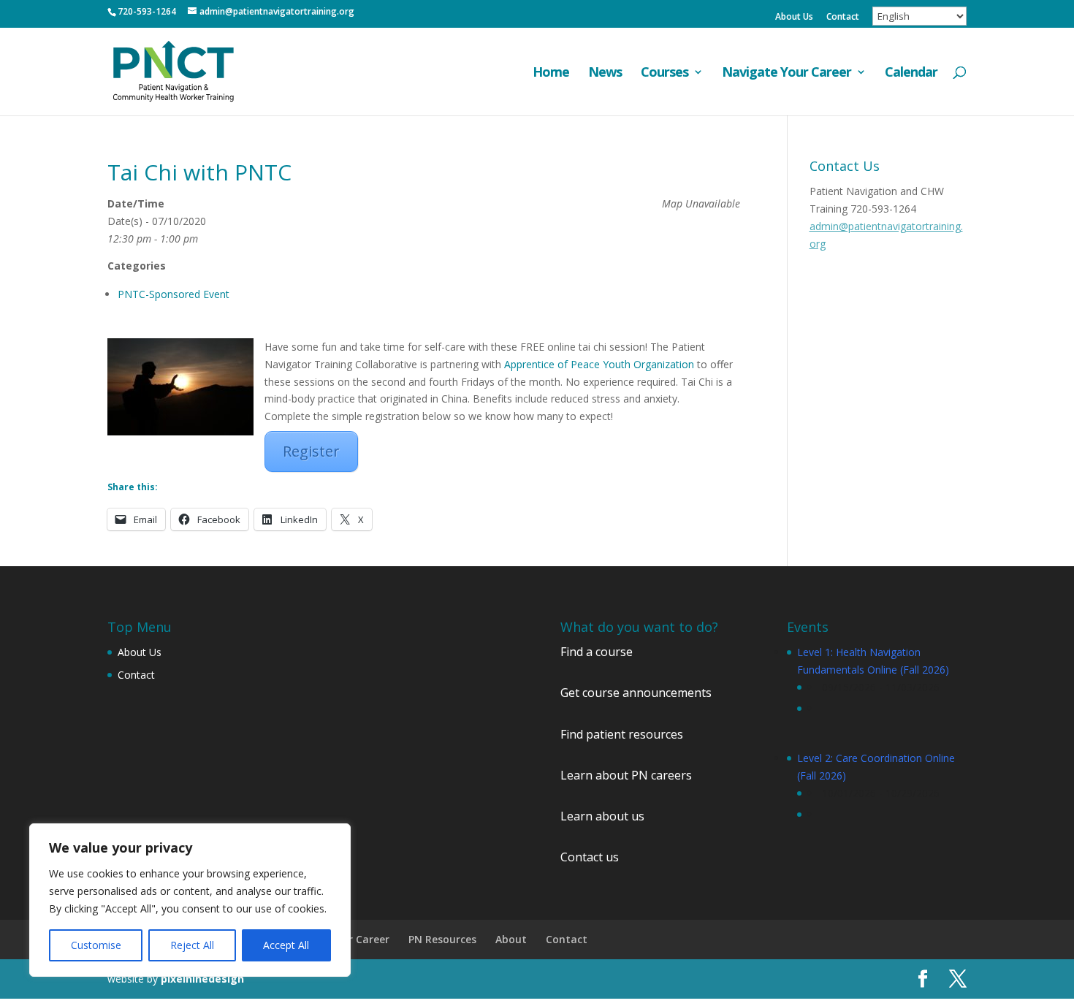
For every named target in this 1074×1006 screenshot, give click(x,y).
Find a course (596, 652)
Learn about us (602, 816)
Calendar (911, 73)
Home (551, 73)
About (511, 939)
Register (311, 451)
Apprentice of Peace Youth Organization (599, 364)
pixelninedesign (202, 979)
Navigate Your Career (786, 73)
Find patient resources (621, 734)
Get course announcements (636, 693)
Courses (664, 73)
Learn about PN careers (626, 775)
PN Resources (442, 939)
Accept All (286, 945)
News (605, 73)
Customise (96, 945)
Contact (842, 17)
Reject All (192, 945)
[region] (190, 900)
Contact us (589, 857)
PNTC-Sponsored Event (173, 294)
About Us (794, 17)
